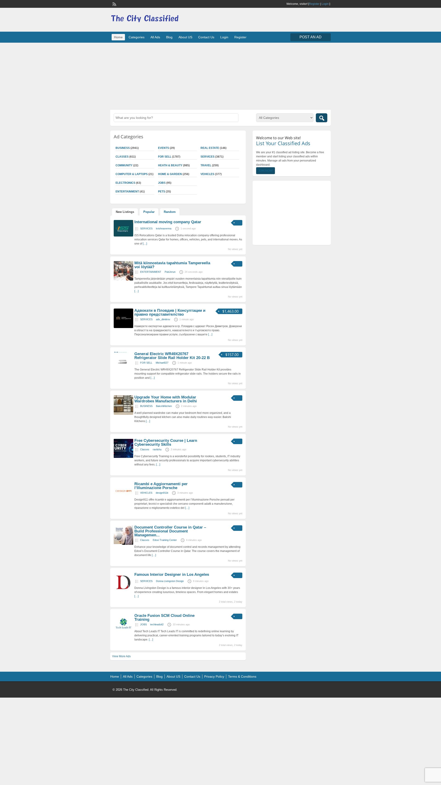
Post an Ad (311, 37)
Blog (169, 37)
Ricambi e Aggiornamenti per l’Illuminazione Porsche (161, 486)
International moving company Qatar (167, 222)
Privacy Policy (214, 676)
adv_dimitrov (163, 319)
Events (163, 148)
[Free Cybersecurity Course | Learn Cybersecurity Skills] (123, 457)
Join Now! (265, 170)
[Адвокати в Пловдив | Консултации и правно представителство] (123, 327)
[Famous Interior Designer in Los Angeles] (123, 591)
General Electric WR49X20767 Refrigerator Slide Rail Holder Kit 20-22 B (172, 356)
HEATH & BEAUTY (170, 165)
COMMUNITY (124, 165)
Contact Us (206, 37)
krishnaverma (163, 228)
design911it (162, 492)
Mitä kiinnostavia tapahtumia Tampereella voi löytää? (172, 265)
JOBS (162, 182)
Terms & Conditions (242, 676)
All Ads (155, 37)
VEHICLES (207, 174)
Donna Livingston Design (170, 581)
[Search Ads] (321, 117)
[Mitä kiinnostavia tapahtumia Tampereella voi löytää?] (123, 279)
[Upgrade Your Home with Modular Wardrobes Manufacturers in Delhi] (123, 413)
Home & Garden (170, 174)
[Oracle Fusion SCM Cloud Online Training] (123, 632)
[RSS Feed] (114, 4)
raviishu (157, 449)
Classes (122, 156)
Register (314, 4)
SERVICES (208, 156)
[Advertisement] (220, 76)
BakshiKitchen (164, 406)
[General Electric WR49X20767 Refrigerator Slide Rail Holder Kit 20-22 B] (123, 370)
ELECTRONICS (125, 182)
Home (118, 37)
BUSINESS (123, 148)
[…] (145, 243)
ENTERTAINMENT (127, 191)
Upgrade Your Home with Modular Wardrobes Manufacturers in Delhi (165, 399)
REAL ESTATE (210, 148)
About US (185, 37)
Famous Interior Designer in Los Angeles (171, 574)
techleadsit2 (157, 624)
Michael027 (162, 362)
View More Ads (121, 656)
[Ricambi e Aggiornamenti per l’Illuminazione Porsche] (123, 500)
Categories (136, 37)
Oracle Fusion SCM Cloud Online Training (164, 617)
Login (325, 4)
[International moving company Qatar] (123, 235)
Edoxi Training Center (165, 540)
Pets (161, 191)
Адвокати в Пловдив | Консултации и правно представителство (169, 312)
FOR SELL (164, 156)
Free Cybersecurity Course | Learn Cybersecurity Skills (165, 442)
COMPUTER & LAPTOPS (132, 174)
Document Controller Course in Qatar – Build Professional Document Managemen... (170, 531)
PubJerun (170, 271)
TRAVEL (206, 165)
